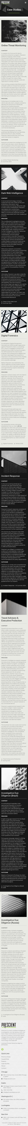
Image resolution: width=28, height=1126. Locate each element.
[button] (25, 2)
